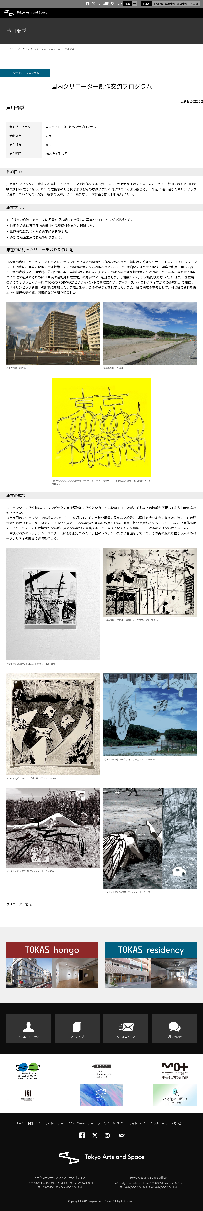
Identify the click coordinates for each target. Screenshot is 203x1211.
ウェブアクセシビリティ (111, 1123)
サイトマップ (137, 1123)
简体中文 (182, 4)
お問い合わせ (174, 1037)
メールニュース (125, 1037)
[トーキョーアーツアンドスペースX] (95, 1132)
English (158, 4)
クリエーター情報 (19, 904)
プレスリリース (158, 1123)
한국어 (194, 4)
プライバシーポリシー (80, 1123)
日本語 (146, 4)
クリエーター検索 (28, 1037)
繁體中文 (170, 4)
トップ (9, 49)
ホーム (20, 1123)
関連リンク (34, 1123)
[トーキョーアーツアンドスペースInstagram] (108, 1132)
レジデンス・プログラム (47, 49)
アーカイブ (24, 49)
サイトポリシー (54, 1123)
